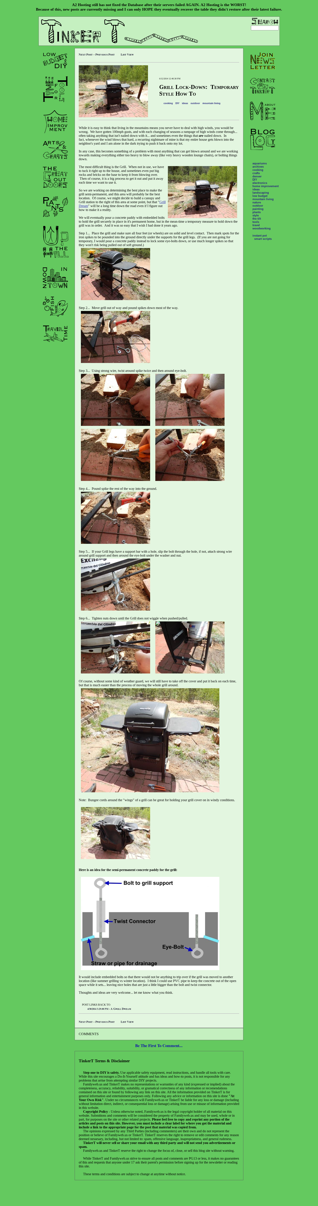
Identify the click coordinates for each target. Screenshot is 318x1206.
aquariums (259, 163)
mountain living (211, 103)
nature (256, 202)
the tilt (256, 218)
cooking (168, 103)
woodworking (261, 228)
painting (257, 209)
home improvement (265, 186)
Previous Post (105, 54)
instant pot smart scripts (262, 237)
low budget (259, 196)
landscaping (260, 192)
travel (256, 225)
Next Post (86, 54)
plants (256, 212)
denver (257, 176)
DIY (177, 103)
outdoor (195, 103)
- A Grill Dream (109, 1009)
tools (255, 222)
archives (258, 166)
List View (127, 54)
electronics (259, 183)
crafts (256, 173)
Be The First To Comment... (159, 1045)
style (255, 215)
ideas (185, 103)
